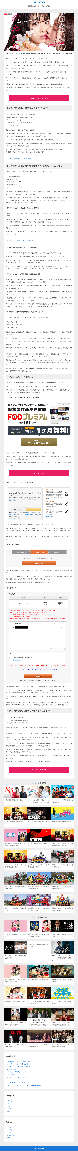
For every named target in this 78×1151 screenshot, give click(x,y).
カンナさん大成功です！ (14, 1072)
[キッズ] (9, 1103)
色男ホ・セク (11, 1074)
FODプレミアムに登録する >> (39, 98)
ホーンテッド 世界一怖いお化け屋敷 (18, 1064)
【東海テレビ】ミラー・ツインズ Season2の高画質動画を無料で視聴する (62, 958)
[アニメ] (9, 1101)
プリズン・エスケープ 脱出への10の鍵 (18, 1066)
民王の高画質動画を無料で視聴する (15, 821)
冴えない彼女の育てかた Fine (16, 1082)
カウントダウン (11, 1069)
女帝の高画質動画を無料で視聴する (15, 800)
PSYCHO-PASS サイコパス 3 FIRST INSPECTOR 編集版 (24, 1085)
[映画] (8, 1111)
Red (8, 1080)
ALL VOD (39, 2)
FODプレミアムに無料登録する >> (39, 769)
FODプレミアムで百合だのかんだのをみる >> (19, 240)
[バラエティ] (10, 1109)
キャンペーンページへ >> (39, 473)
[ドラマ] (35, 783)
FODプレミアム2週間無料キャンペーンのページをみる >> (23, 158)
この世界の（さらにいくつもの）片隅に (19, 1061)
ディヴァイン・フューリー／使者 (17, 1077)
